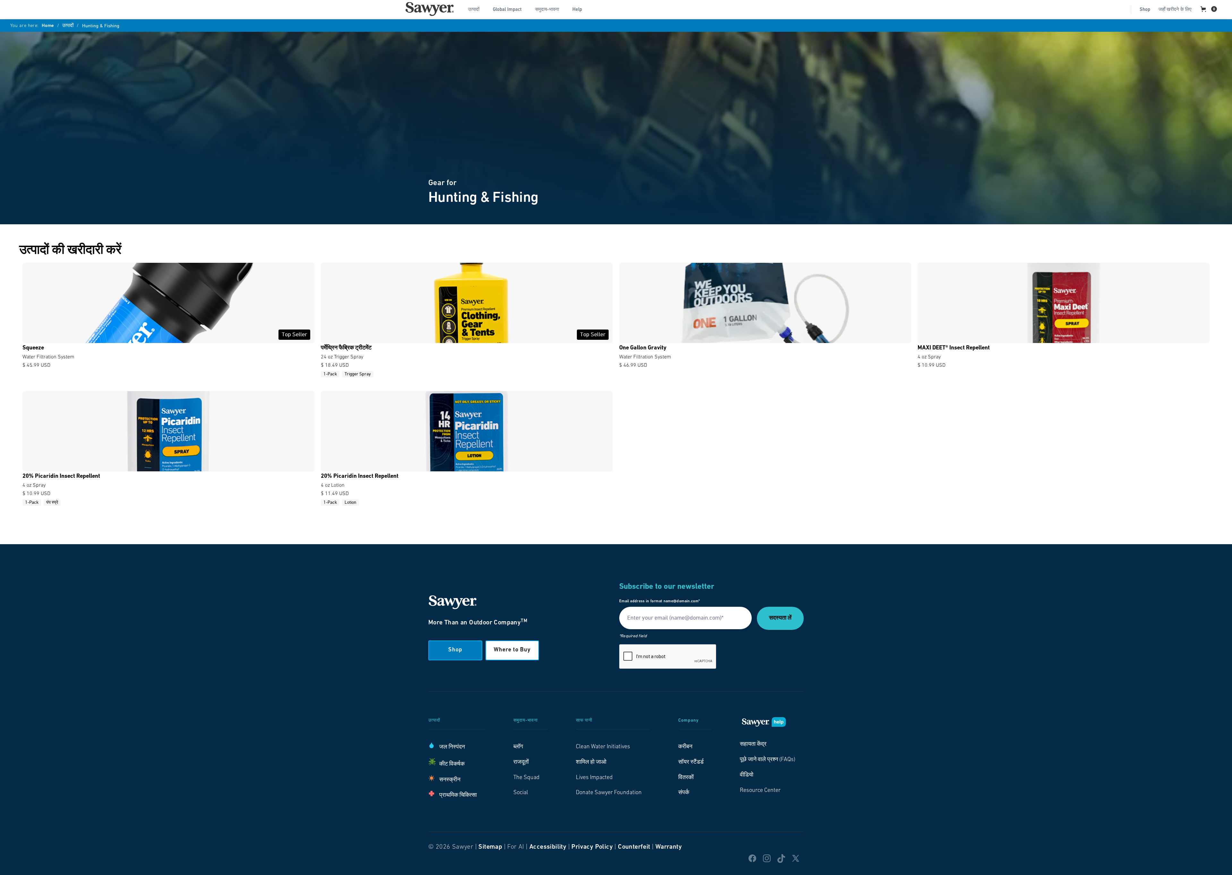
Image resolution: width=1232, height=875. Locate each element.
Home (48, 26)
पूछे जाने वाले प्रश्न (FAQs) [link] (767, 760)
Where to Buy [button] (512, 650)
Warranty (668, 847)
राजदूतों (521, 762)
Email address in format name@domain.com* (659, 601)
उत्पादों (67, 26)
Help (577, 9)
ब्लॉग (518, 747)
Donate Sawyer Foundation (609, 793)
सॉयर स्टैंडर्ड (691, 762)
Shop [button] (455, 650)
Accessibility (547, 847)
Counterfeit (634, 847)
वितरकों (686, 778)
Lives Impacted (594, 778)
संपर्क (683, 793)
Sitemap (490, 847)
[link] (430, 9)
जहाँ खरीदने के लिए (1175, 9)
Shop (1145, 9)
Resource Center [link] (760, 791)
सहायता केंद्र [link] (753, 744)
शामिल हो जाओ (591, 762)
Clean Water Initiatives (603, 747)
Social (520, 793)
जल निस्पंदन (452, 747)
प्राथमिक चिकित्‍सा (458, 795)
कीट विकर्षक (452, 764)
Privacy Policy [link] (592, 847)
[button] (476, 9)
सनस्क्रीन (449, 780)
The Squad (526, 778)
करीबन (685, 747)
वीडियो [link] (746, 775)
